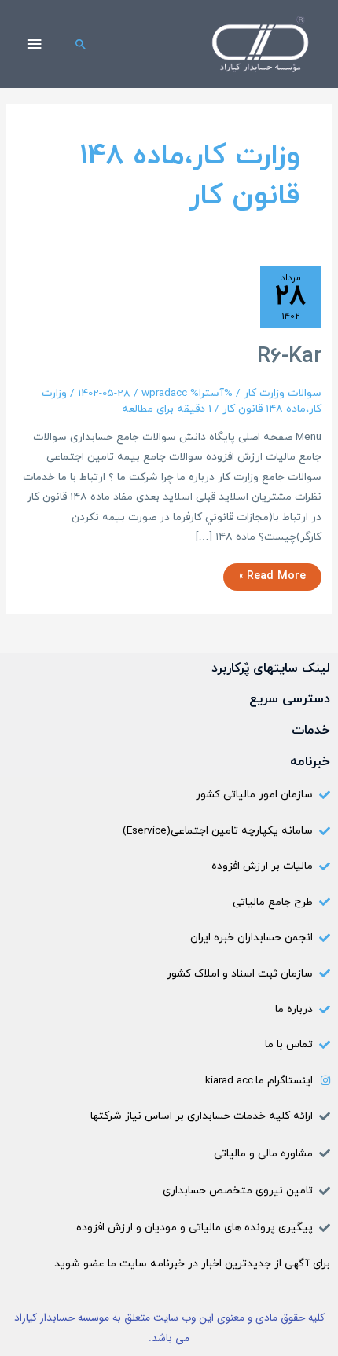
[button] (81, 44)
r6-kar (289, 357)
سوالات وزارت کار (282, 393)
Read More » (273, 574)
